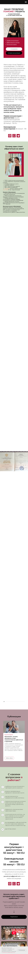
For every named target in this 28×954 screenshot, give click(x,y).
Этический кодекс (12, 44)
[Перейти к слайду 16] (21, 701)
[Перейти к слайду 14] (19, 701)
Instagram (7, 188)
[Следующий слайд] (27, 461)
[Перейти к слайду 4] (7, 701)
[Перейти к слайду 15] (20, 701)
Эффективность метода (13, 42)
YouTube (5, 189)
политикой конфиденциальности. (8, 952)
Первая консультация (13, 40)
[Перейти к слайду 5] (8, 701)
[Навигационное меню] (26, 2)
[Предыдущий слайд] (0, 461)
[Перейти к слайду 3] (6, 701)
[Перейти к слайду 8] (12, 701)
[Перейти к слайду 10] (14, 701)
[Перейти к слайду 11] (15, 701)
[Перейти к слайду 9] (13, 701)
